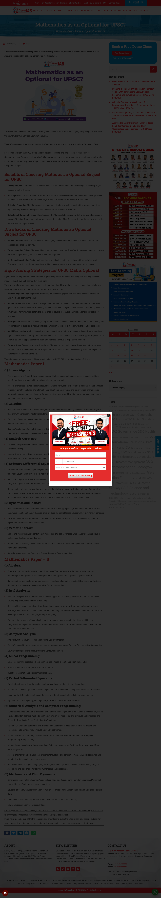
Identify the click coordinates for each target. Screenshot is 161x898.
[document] (80, 449)
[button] (108, 415)
